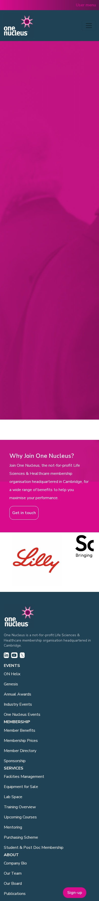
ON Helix (12, 674)
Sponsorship (15, 761)
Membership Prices (21, 740)
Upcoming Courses (20, 817)
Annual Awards (17, 694)
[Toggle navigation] (89, 26)
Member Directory (20, 751)
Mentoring (13, 827)
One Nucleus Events (22, 714)
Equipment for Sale (21, 787)
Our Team (13, 873)
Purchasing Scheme (21, 837)
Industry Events (18, 704)
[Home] (18, 25)
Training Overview (20, 807)
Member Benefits (19, 730)
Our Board (13, 883)
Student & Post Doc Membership (33, 847)
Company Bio (15, 863)
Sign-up (74, 892)
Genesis (11, 684)
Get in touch (24, 513)
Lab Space (13, 797)
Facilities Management (24, 776)
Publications (15, 893)
